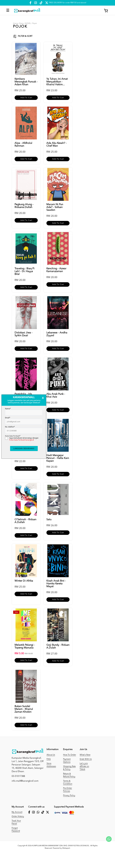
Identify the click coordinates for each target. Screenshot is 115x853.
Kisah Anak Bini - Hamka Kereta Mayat (56, 584)
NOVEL (28, 23)
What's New (85, 755)
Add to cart (26, 98)
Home (15, 23)
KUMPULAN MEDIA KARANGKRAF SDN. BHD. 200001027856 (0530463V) (60, 846)
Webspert (66, 848)
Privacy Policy (69, 795)
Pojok (34, 23)
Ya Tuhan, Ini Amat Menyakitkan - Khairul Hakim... (57, 82)
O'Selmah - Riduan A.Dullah (25, 521)
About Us (51, 755)
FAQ (49, 759)
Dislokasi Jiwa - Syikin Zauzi (24, 334)
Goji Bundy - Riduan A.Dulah (57, 646)
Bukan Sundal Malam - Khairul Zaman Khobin (24, 709)
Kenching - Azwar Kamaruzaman (56, 270)
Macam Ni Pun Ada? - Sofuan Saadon (54, 207)
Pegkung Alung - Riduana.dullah (24, 205)
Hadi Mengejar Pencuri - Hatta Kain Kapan (57, 458)
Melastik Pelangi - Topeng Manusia (25, 646)
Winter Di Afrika (24, 581)
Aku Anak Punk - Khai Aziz (55, 395)
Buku (21, 23)
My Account (17, 812)
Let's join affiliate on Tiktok (84, 766)
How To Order (69, 755)
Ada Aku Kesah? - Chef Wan (56, 144)
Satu (48, 519)
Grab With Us (86, 759)
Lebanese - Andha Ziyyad (56, 334)
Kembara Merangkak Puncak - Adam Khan (26, 82)
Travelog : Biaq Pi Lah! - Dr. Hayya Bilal (24, 271)
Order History (18, 816)
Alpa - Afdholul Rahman (23, 144)
